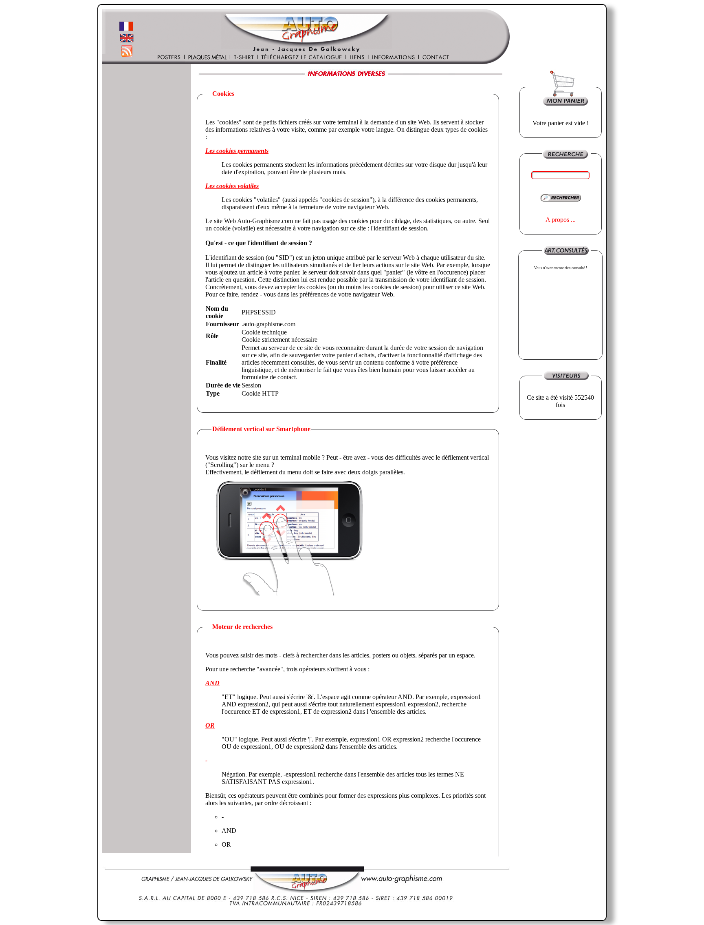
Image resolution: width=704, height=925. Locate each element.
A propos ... (561, 219)
